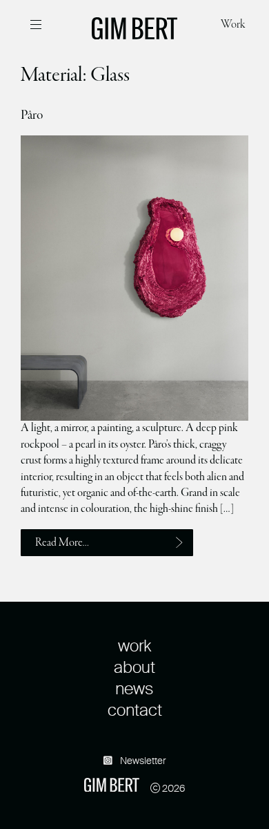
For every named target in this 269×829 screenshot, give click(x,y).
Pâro (32, 115)
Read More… (62, 543)
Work (233, 24)
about (134, 667)
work (134, 645)
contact (135, 710)
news (134, 688)
